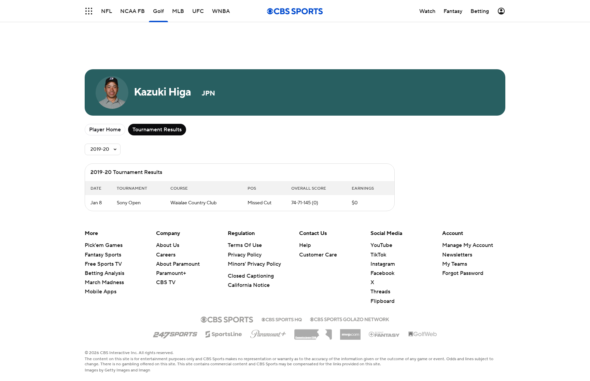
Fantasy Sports (103, 254)
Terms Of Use (245, 245)
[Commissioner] (313, 331)
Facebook (382, 273)
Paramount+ (171, 273)
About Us (167, 245)
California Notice (249, 285)
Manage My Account (467, 245)
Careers (165, 254)
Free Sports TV (103, 264)
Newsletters (457, 254)
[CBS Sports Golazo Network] (349, 318)
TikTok (378, 254)
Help (305, 245)
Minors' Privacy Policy (254, 264)
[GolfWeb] (422, 334)
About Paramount (178, 264)
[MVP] (350, 331)
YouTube (381, 245)
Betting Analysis (104, 273)
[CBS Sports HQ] (282, 319)
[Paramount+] (268, 332)
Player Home (105, 129)
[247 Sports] (175, 332)
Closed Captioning (251, 276)
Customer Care (318, 254)
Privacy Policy (245, 254)
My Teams (454, 264)
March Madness (104, 282)
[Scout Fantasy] (384, 334)
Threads (380, 291)
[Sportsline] (224, 333)
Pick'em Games (104, 245)
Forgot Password (462, 273)
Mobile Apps (100, 291)
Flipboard (382, 301)
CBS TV (165, 282)
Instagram (382, 264)
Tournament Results (157, 129)
